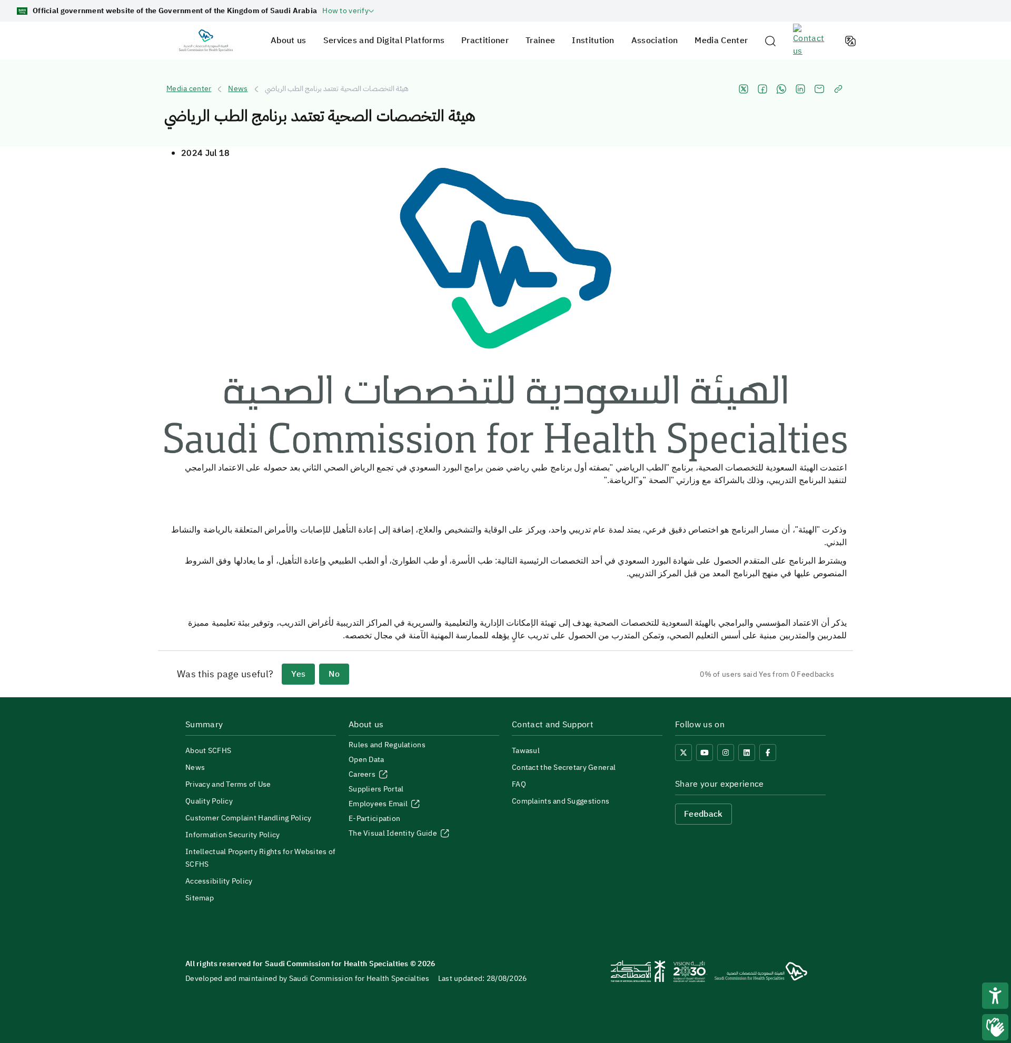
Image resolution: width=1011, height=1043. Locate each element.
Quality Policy (209, 801)
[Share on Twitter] (743, 89)
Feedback (703, 814)
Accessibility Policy (219, 881)
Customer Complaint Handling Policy (248, 818)
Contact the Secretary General (564, 767)
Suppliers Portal (376, 789)
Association (654, 40)
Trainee (540, 40)
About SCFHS (208, 750)
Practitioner (485, 40)
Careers (363, 774)
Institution (593, 40)
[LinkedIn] (746, 752)
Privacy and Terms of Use (228, 784)
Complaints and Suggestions (560, 801)
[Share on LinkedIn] (800, 89)
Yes (298, 674)
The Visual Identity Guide (394, 833)
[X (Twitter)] (683, 752)
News (237, 89)
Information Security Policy (232, 834)
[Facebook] (767, 752)
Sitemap (199, 898)
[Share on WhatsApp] (781, 89)
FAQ (519, 784)
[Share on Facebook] (762, 89)
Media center (188, 89)
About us (288, 40)
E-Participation (374, 818)
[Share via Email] (819, 89)
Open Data (366, 759)
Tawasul (526, 750)
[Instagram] (725, 752)
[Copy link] (838, 89)
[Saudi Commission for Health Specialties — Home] (206, 40)
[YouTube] (704, 752)
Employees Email (379, 803)
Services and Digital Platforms (384, 40)
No (334, 674)
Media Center (721, 40)
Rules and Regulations (387, 744)
